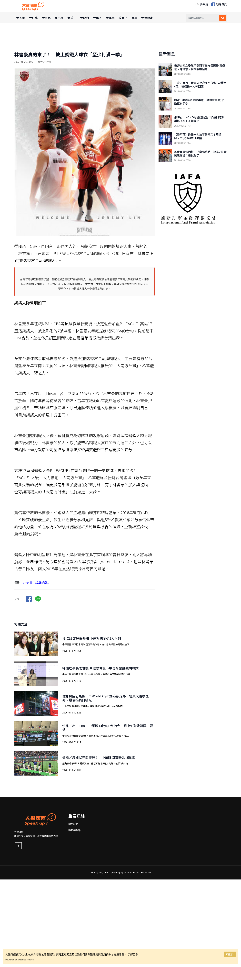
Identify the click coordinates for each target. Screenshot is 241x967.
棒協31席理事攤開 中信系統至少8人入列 (91, 638)
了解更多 (133, 954)
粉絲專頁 (221, 4)
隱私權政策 (74, 830)
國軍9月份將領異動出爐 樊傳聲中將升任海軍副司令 (200, 101)
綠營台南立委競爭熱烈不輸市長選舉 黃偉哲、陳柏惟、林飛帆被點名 (199, 67)
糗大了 (123, 18)
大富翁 (46, 18)
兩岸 (134, 18)
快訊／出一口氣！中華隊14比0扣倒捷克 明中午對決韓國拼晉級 (107, 727)
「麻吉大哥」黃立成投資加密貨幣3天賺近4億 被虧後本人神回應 (200, 84)
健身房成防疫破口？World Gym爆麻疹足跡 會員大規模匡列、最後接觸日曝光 (105, 698)
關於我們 (73, 824)
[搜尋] (222, 18)
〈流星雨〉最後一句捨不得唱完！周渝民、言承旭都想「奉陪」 (197, 136)
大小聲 (59, 18)
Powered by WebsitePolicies (19, 959)
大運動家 (147, 18)
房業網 (204, 4)
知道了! (230, 954)
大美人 (97, 18)
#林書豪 (27, 582)
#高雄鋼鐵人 (42, 582)
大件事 (33, 18)
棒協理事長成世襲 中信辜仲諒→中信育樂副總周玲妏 (100, 668)
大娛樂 (110, 18)
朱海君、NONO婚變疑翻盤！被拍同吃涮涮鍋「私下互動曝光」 (199, 119)
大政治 (84, 18)
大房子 (71, 18)
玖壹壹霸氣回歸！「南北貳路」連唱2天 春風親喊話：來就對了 (200, 153)
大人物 (20, 18)
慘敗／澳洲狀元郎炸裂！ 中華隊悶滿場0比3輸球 (98, 757)
